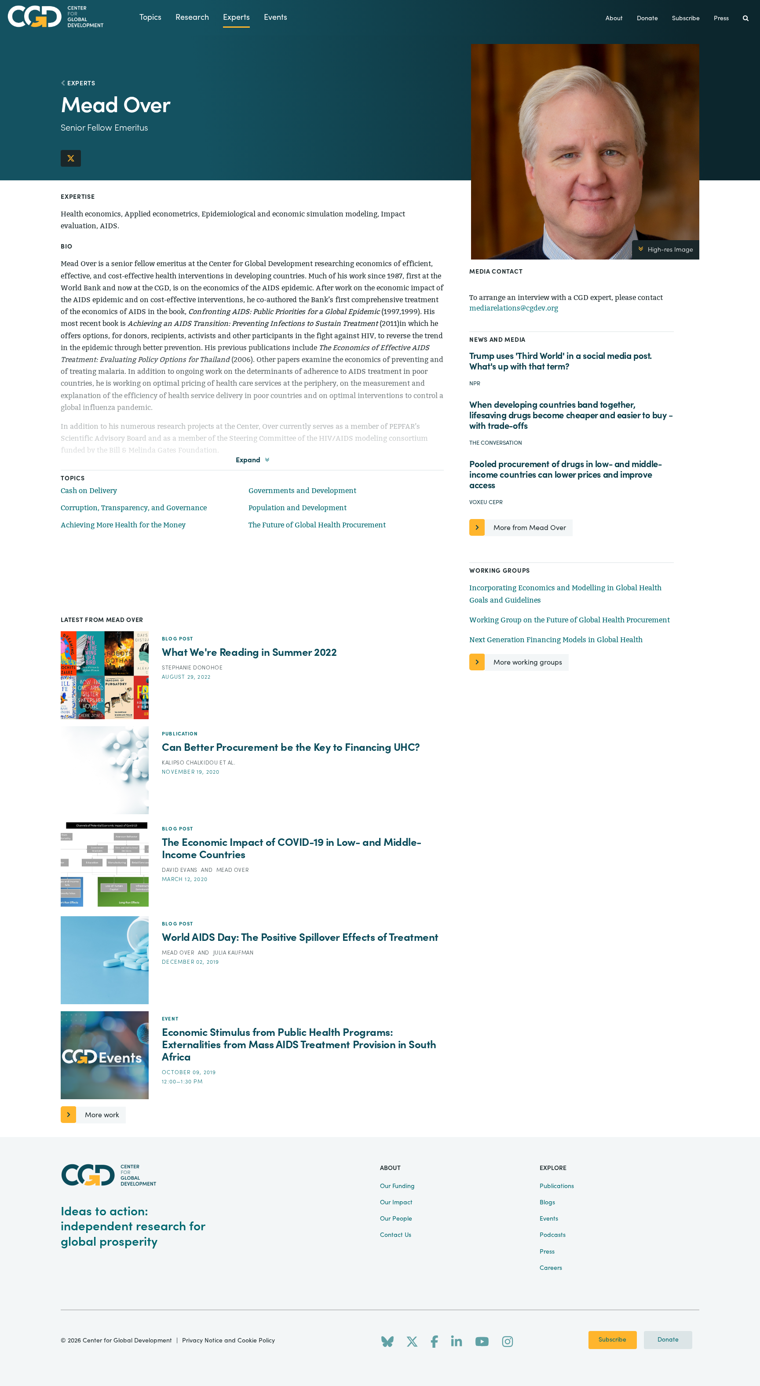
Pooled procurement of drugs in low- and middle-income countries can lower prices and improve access (565, 474)
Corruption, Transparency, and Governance (134, 508)
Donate (668, 1339)
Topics (150, 17)
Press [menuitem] (721, 18)
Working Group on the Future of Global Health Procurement (569, 620)
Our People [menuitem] (396, 1218)
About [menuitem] (614, 18)
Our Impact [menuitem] (396, 1202)
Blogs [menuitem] (547, 1202)
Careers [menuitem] (551, 1268)
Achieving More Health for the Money (123, 525)
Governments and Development (302, 490)
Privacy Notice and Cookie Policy (228, 1340)
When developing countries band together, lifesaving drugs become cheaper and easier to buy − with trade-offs (571, 415)
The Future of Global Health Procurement (317, 525)
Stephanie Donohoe (192, 668)
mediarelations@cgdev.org (513, 308)
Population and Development (297, 508)
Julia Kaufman (233, 953)
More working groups (527, 662)
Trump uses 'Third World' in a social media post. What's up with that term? (560, 361)
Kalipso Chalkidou (190, 763)
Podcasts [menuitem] (553, 1235)
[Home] (69, 16)
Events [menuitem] (549, 1218)
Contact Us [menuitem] (395, 1235)
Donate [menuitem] (647, 18)
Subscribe (612, 1339)
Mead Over (232, 870)
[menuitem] (746, 18)
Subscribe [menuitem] (686, 18)
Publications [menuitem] (557, 1186)
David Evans (180, 870)
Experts (236, 17)
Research (192, 17)
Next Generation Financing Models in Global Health (556, 640)
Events (275, 17)
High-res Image (670, 249)
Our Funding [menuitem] (397, 1186)
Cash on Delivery (89, 490)
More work (102, 1115)
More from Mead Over (529, 528)
